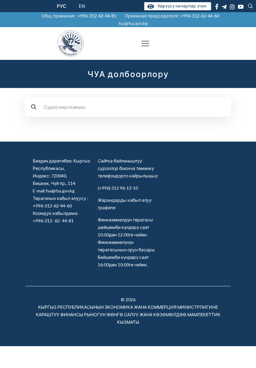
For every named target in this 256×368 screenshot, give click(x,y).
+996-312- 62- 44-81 (53, 220)
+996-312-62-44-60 (200, 15)
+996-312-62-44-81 (96, 15)
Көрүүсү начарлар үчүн (180, 5)
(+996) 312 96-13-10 (118, 188)
